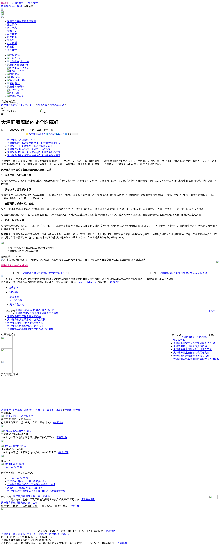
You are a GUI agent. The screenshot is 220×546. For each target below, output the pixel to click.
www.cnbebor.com (88, 282)
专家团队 (12, 31)
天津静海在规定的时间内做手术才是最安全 (44, 273)
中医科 (21, 80)
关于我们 (31, 534)
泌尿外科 (24, 64)
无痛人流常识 (57, 104)
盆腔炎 (68, 410)
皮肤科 (21, 89)
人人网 (61, 134)
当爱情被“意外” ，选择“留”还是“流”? (26, 481)
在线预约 (54, 534)
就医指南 (12, 37)
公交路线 (17, 6)
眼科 (17, 77)
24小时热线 (16, 300)
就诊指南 (14, 297)
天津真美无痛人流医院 (13, 534)
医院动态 (12, 27)
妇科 (17, 58)
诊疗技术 (12, 34)
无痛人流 (42, 104)
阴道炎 (59, 410)
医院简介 (12, 24)
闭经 (31, 410)
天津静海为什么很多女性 (25, 3)
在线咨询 (13, 287)
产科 (17, 55)
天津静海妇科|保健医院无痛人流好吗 (34, 310)
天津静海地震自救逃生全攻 (21, 140)
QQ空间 (31, 134)
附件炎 (76, 410)
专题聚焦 (12, 40)
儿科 (16, 93)
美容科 (20, 96)
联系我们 (6, 6)
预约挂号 (12, 49)
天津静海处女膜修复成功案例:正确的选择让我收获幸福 (36, 491)
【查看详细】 (88, 499)
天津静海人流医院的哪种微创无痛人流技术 (30, 329)
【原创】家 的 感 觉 (11, 467)
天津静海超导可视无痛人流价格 (24, 316)
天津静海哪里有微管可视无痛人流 (25, 322)
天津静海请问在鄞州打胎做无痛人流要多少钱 (183, 273)
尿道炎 (50, 410)
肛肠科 (21, 71)
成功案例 (12, 43)
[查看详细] (58, 422)
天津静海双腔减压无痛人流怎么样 (25, 326)
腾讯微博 (52, 134)
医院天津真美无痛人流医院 (21, 21)
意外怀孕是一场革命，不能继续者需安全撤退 (31, 484)
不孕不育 (24, 67)
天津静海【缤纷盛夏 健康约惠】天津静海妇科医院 (33, 155)
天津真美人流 (16, 304)
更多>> (212, 311)
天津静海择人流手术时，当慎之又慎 (26, 319)
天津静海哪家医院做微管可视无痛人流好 (36, 313)
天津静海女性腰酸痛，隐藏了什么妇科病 (28, 149)
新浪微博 (41, 134)
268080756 (113, 282)
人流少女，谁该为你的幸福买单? (24, 487)
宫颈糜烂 (6, 410)
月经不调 (40, 410)
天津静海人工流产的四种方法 (14, 265)
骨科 (17, 83)
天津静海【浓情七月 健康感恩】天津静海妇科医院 (33, 152)
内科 (17, 74)
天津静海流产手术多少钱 (14, 104)
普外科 (21, 86)
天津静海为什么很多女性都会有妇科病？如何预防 (33, 143)
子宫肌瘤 (17, 410)
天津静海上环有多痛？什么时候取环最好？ (30, 146)
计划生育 (24, 61)
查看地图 (111, 531)
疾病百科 (12, 46)
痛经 (26, 410)
